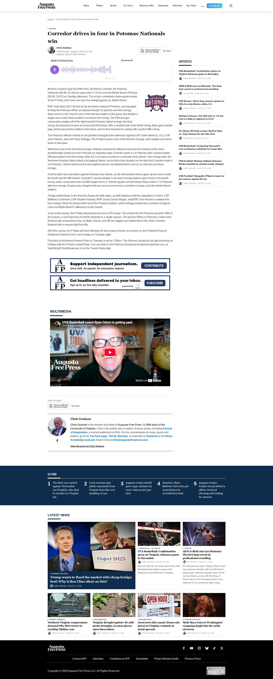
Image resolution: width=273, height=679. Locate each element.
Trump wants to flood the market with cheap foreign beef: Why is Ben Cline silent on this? (91, 579)
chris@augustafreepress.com (130, 440)
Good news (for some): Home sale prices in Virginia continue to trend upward (159, 626)
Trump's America (57, 619)
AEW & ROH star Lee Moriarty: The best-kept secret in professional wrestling (202, 555)
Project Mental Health (166, 658)
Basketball (145, 548)
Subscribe (163, 5)
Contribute (214, 5)
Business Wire (147, 5)
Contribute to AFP (120, 658)
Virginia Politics (60, 574)
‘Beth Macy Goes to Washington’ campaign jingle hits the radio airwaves (203, 626)
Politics (99, 5)
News (86, 5)
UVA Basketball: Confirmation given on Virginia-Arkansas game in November (158, 555)
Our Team (191, 5)
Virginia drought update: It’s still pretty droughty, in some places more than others (113, 626)
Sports (113, 5)
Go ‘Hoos (128, 5)
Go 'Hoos (156, 548)
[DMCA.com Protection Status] (215, 670)
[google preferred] (150, 50)
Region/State (100, 619)
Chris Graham (80, 419)
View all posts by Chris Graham (87, 446)
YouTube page (98, 436)
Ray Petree (188, 93)
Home (50, 19)
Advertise (177, 5)
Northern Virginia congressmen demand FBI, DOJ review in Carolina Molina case (67, 626)
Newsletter (142, 658)
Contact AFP (79, 658)
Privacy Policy (193, 658)
